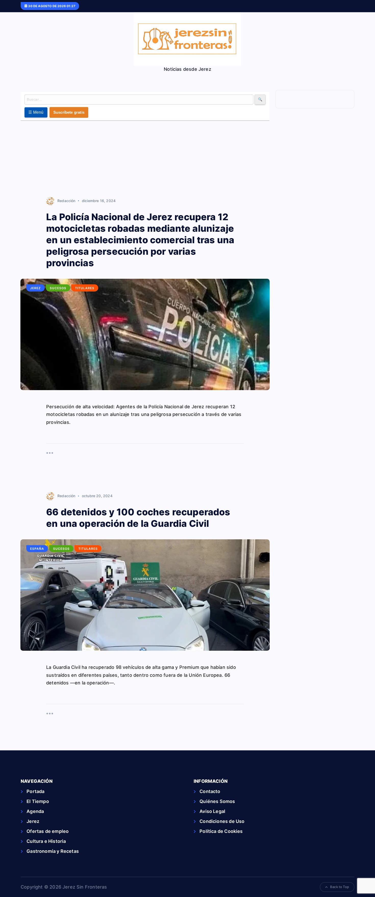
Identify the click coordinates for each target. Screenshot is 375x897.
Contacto (209, 791)
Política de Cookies (221, 831)
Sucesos (58, 288)
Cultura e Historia (46, 841)
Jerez (35, 288)
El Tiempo (38, 801)
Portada (35, 791)
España (37, 549)
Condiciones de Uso (221, 821)
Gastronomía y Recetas (53, 851)
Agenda (35, 811)
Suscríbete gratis (68, 112)
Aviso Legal (212, 811)
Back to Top (339, 887)
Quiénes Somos (217, 801)
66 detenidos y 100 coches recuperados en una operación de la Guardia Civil (138, 517)
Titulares (84, 288)
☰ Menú (36, 112)
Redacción (66, 201)
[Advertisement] (145, 159)
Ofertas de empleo (48, 831)
